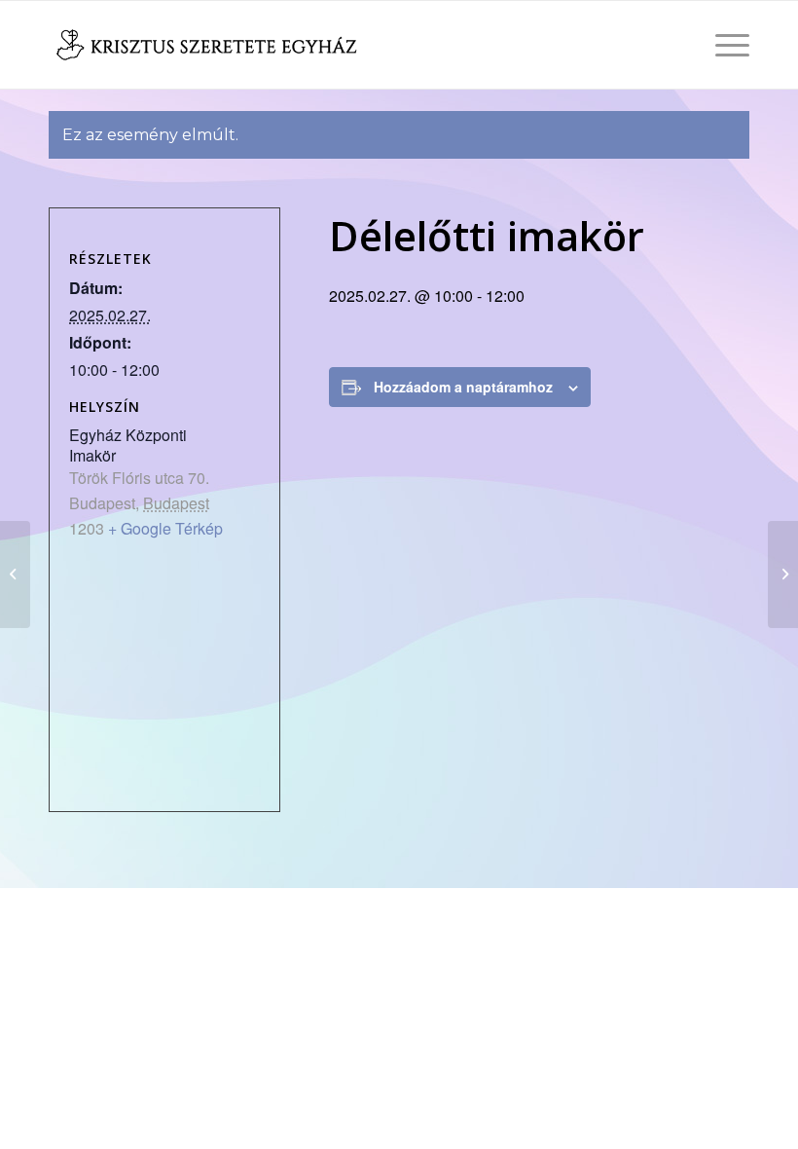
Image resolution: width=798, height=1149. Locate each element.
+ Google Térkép (165, 528)
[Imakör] (15, 574)
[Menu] (722, 45)
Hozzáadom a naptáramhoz (463, 386)
